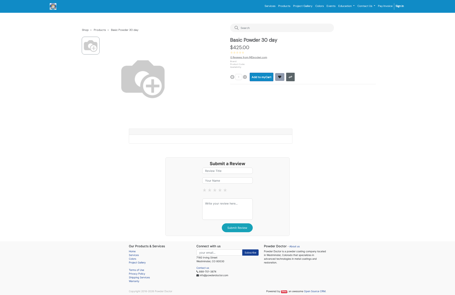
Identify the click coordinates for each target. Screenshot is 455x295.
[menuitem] (270, 6)
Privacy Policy (137, 273)
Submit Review (237, 228)
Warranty (134, 281)
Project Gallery (137, 262)
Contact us (202, 267)
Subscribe (250, 252)
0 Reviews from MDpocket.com (248, 57)
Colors (132, 258)
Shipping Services (139, 277)
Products (100, 30)
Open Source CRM (314, 291)
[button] (261, 77)
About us (294, 246)
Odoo (284, 291)
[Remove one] (232, 77)
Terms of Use (136, 269)
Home (132, 251)
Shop (85, 30)
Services (134, 255)
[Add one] (245, 77)
